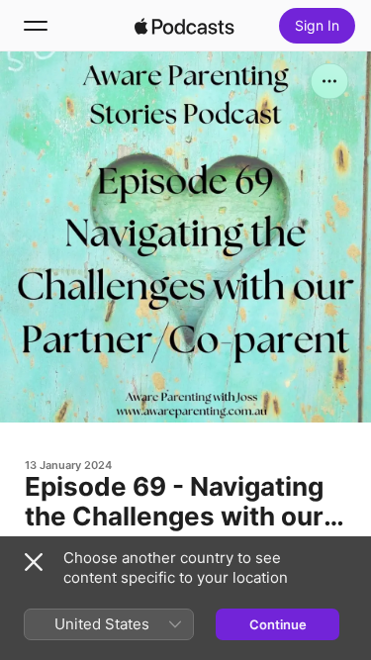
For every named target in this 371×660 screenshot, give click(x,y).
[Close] (34, 562)
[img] (185, 26)
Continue (278, 624)
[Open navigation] (35, 25)
